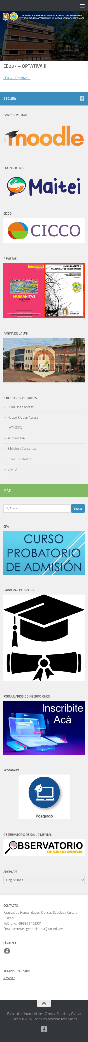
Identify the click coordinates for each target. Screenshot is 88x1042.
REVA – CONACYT (20, 459)
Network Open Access (22, 417)
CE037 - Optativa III (16, 78)
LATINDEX (14, 428)
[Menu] (82, 5)
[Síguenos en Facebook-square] (82, 98)
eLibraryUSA (16, 438)
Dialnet (12, 469)
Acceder (9, 978)
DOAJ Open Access (20, 407)
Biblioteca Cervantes (21, 449)
